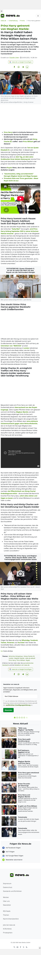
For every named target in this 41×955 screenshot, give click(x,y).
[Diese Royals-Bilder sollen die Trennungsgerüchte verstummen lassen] (20, 573)
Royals (28, 660)
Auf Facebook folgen (13, 848)
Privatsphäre (7, 933)
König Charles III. (29, 656)
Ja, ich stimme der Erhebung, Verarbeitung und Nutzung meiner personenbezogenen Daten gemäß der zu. (20, 703)
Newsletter (7, 905)
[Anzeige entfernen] (39, 948)
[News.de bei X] (23, 947)
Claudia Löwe (14, 58)
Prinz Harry (12, 660)
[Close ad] (1, 11)
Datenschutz (7, 887)
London (11, 658)
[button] (20, 62)
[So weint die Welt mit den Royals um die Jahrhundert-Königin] (20, 286)
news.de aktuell (30, 658)
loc (2, 651)
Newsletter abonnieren (13, 860)
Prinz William (21, 660)
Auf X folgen (9, 852)
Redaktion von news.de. (22, 665)
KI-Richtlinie (7, 929)
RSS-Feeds (6, 911)
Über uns (6, 901)
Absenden (8, 710)
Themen (6, 915)
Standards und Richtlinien (12, 891)
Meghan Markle (19, 658)
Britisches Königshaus (16, 656)
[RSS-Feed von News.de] (26, 947)
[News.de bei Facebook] (20, 947)
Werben (6, 897)
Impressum (7, 883)
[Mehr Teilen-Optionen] (27, 67)
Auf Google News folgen (14, 856)
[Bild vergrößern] (39, 72)
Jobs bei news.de (9, 925)
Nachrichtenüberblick (11, 919)
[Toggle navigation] (38, 15)
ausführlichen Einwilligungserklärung (18, 705)
